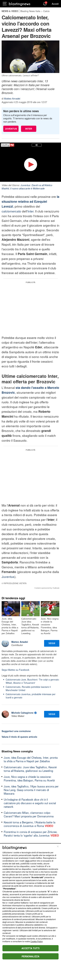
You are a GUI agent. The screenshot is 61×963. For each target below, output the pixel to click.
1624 (27, 860)
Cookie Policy (36, 941)
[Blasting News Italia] (19, 4)
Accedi (55, 3)
